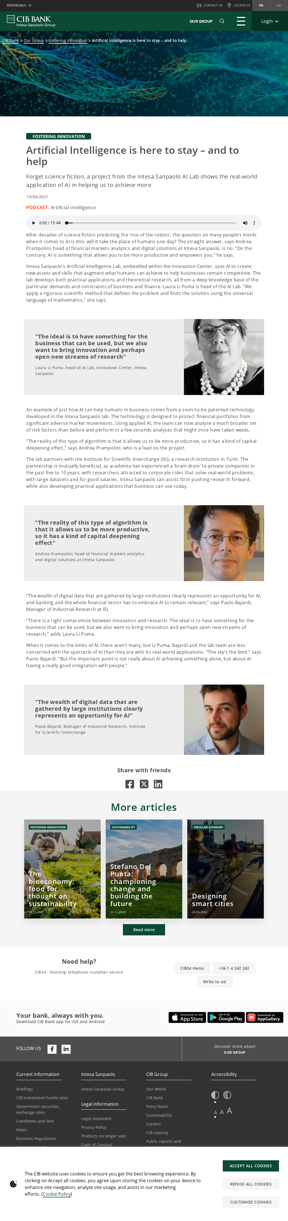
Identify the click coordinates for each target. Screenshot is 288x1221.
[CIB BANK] (31, 21)
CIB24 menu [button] (192, 968)
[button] (222, 21)
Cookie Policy (57, 1194)
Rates (21, 1129)
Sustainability (159, 1115)
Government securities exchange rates (37, 1109)
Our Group (201, 21)
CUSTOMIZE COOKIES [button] (251, 1202)
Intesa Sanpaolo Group (102, 1089)
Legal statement (96, 1118)
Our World (156, 1089)
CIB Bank (10, 40)
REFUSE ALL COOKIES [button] (251, 1184)
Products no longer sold (103, 1136)
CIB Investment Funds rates (42, 1097)
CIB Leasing (157, 1132)
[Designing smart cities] (225, 869)
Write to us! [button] (215, 981)
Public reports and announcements (163, 1144)
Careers (153, 1124)
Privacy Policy (93, 1127)
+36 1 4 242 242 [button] (234, 968)
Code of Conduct (96, 1144)
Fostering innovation (68, 40)
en (261, 5)
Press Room (157, 1106)
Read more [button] (144, 929)
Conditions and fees (35, 1121)
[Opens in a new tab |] (129, 784)
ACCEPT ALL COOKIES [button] (251, 1165)
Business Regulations (36, 1138)
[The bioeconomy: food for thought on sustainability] (62, 869)
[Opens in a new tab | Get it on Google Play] (226, 1017)
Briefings (24, 1089)
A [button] (215, 1112)
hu (279, 5)
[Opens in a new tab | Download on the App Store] (187, 1017)
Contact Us (213, 5)
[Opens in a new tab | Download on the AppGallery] (265, 1017)
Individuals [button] (16, 5)
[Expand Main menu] (241, 21)
